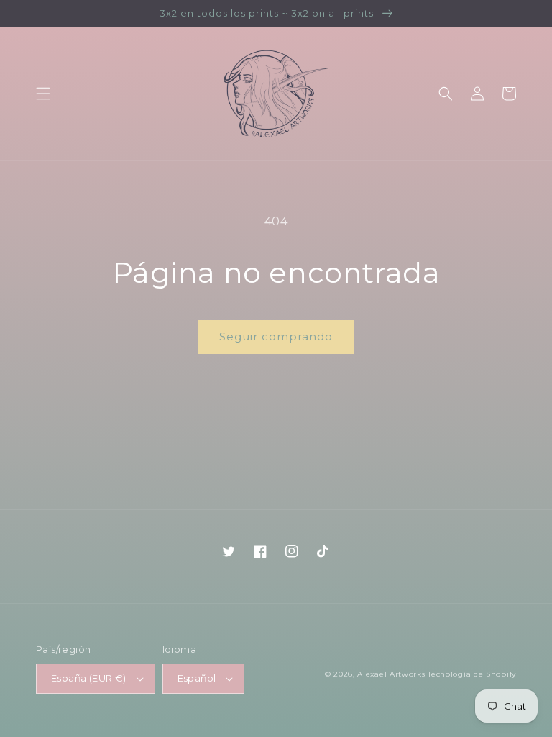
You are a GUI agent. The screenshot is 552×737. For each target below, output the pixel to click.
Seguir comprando (276, 336)
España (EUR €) (88, 678)
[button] (43, 93)
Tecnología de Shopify (472, 674)
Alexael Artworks (391, 674)
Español (197, 678)
